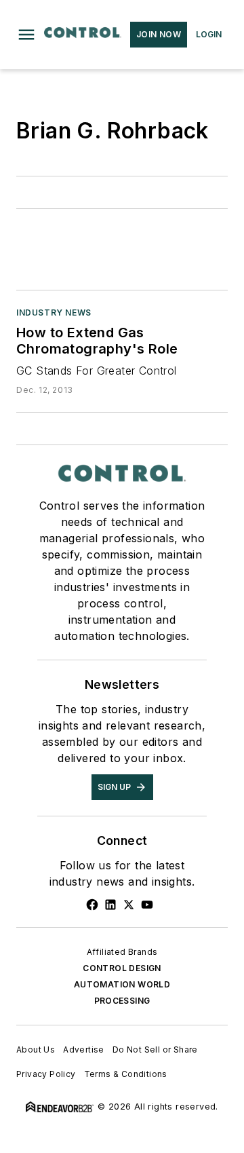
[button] (26, 34)
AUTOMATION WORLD (122, 984)
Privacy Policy (168, 1087)
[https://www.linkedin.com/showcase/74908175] (110, 904)
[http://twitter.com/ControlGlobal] (129, 904)
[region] (122, 1095)
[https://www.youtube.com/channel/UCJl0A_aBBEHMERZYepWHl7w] (147, 904)
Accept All (122, 1125)
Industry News (54, 312)
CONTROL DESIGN (122, 968)
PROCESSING (122, 1001)
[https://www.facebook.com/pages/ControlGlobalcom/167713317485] (92, 904)
